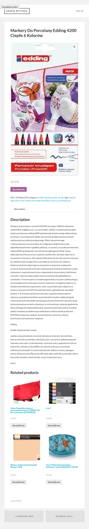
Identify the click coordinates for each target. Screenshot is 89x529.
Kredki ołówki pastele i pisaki (51, 197)
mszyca (53, 200)
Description (19, 209)
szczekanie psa (64, 200)
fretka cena (30, 200)
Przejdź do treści (10, 7)
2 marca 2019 (15, 501)
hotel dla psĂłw (42, 200)
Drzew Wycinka (17, 11)
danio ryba (19, 200)
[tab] (19, 209)
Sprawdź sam (19, 189)
